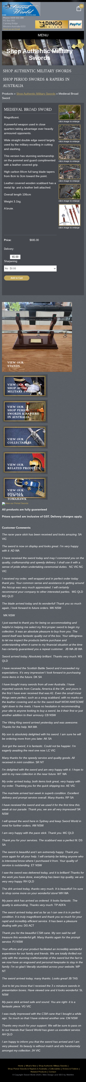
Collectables (54, 1069)
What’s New (31, 1066)
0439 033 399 (17, 18)
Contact (52, 1072)
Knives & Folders (70, 1069)
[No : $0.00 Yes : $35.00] (30, 268)
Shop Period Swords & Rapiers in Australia (27, 1069)
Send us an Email (11, 29)
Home (20, 1066)
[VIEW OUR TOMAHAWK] (15, 503)
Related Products (39, 1072)
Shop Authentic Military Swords (35, 93)
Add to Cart (17, 278)
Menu (43, 35)
